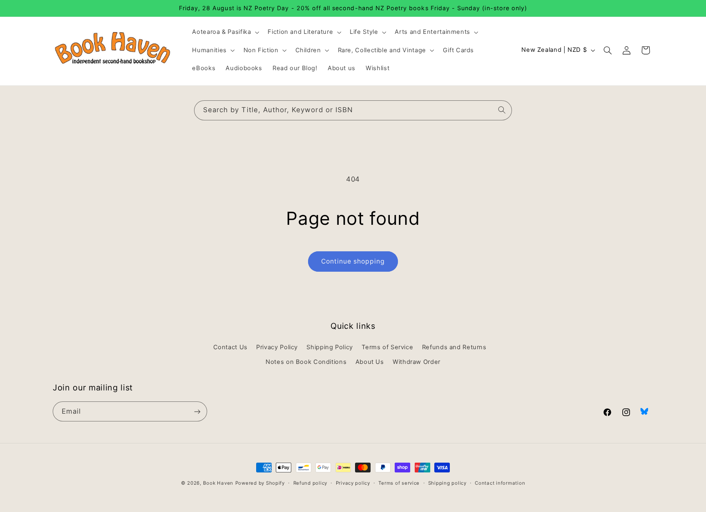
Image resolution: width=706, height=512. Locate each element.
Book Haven (218, 483)
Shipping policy (447, 483)
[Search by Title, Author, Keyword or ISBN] (502, 110)
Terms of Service (387, 347)
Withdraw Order (416, 362)
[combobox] (353, 110)
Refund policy (310, 483)
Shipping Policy (329, 347)
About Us (369, 362)
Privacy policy (353, 483)
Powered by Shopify (260, 483)
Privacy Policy (277, 347)
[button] (225, 32)
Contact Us (230, 347)
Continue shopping (353, 261)
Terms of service (399, 483)
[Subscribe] (197, 411)
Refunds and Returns (454, 347)
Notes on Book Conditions (306, 362)
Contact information (500, 483)
